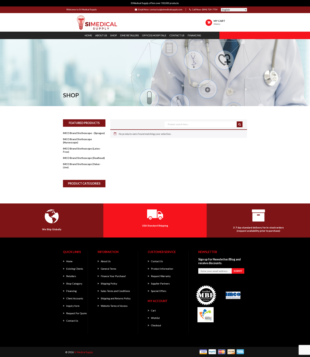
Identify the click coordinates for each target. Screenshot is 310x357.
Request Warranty (161, 276)
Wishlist (155, 317)
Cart (153, 310)
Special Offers (158, 291)
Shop (113, 35)
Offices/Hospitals (154, 35)
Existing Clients (74, 268)
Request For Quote (76, 313)
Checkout (156, 325)
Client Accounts (74, 298)
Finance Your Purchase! (113, 276)
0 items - (217, 24)
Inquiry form (72, 305)
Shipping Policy (109, 283)
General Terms (108, 268)
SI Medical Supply (83, 352)
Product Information (162, 268)
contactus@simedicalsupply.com (166, 9)
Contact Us (176, 35)
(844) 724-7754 (209, 9)
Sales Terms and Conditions (115, 291)
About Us (101, 35)
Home (88, 35)
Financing (194, 35)
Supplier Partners (160, 283)
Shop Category (74, 283)
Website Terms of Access (114, 305)
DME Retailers (129, 35)
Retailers (71, 276)
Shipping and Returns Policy (116, 298)
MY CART (219, 20)
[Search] (240, 124)
